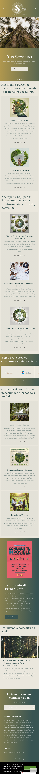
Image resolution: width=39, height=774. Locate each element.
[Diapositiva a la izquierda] (16, 381)
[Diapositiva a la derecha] (23, 381)
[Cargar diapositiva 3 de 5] (19, 79)
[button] (4, 9)
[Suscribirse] (33, 707)
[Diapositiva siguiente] (27, 79)
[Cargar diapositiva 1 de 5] (15, 79)
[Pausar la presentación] (37, 79)
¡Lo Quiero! (11, 617)
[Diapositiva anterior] (12, 79)
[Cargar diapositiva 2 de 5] (17, 79)
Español (25, 773)
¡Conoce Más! (18, 142)
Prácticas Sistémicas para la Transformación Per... (17, 661)
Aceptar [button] (30, 768)
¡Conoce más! (18, 187)
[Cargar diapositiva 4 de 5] (22, 79)
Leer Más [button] (19, 771)
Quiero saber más (19, 69)
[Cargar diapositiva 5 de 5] (24, 79)
